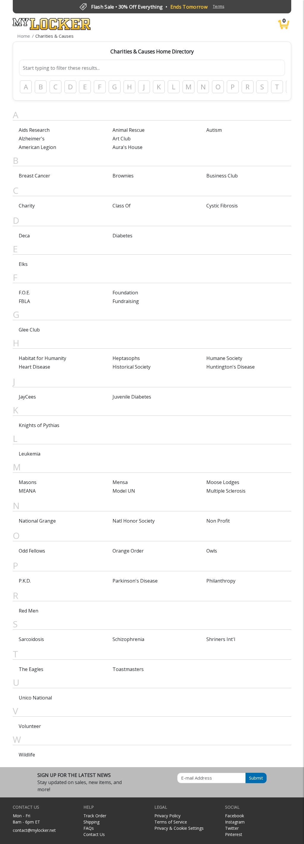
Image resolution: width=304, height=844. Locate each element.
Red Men (28, 610)
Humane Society (224, 358)
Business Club (222, 175)
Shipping (91, 822)
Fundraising (126, 301)
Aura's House (127, 147)
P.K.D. (25, 581)
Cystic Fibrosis (222, 205)
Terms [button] (218, 6)
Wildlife (27, 754)
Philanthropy (220, 581)
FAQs (88, 828)
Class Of (122, 205)
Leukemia (29, 453)
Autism (214, 130)
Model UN (124, 491)
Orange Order (128, 551)
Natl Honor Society (134, 521)
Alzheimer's (32, 138)
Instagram (235, 822)
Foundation (125, 292)
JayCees (27, 397)
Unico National (35, 697)
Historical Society (132, 367)
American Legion (37, 147)
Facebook (234, 815)
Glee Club (29, 329)
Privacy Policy (167, 815)
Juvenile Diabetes (132, 397)
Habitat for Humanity (42, 358)
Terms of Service (170, 822)
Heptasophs (126, 358)
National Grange (37, 521)
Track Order (94, 815)
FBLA (24, 301)
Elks (23, 264)
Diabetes (122, 235)
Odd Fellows (32, 551)
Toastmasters (128, 669)
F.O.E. (24, 292)
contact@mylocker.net (34, 830)
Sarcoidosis (31, 639)
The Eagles (31, 669)
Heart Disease (34, 367)
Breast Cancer (34, 175)
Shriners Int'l (220, 639)
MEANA (27, 491)
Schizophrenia (128, 639)
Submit (256, 778)
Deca (24, 235)
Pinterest (233, 834)
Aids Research (34, 130)
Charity (27, 205)
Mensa (120, 482)
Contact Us (94, 834)
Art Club (122, 138)
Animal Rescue (129, 130)
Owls (211, 551)
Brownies (123, 175)
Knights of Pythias (39, 425)
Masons (28, 482)
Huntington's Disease (230, 367)
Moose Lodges (222, 482)
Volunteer (30, 726)
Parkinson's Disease (135, 581)
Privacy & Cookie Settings (179, 828)
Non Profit (218, 521)
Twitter (232, 828)
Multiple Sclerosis (226, 491)
